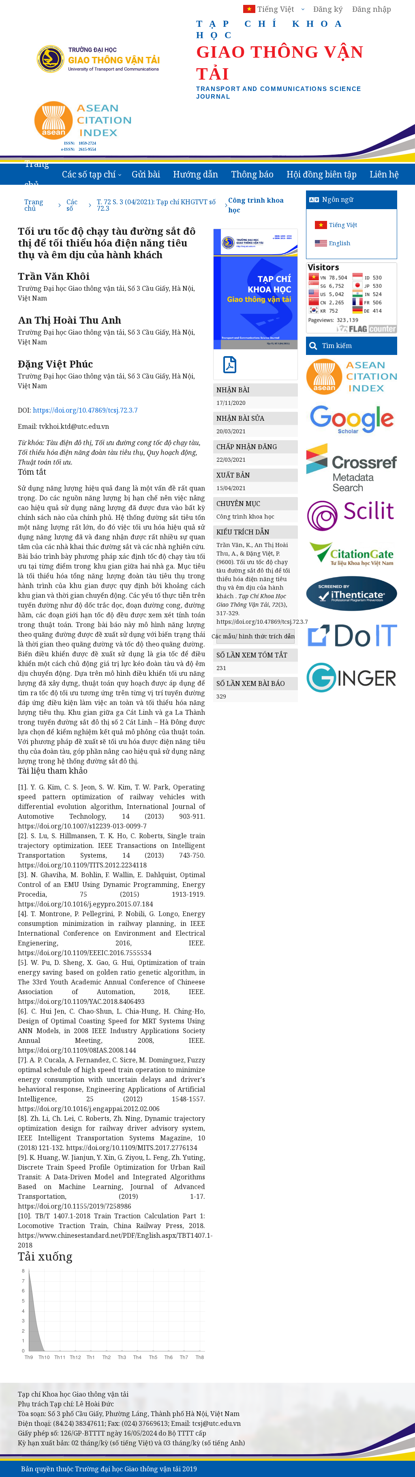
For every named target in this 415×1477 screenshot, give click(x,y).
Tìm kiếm (337, 345)
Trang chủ (36, 174)
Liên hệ (384, 174)
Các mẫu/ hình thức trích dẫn (255, 636)
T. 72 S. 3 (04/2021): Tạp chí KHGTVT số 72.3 (156, 205)
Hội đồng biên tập (322, 174)
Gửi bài (146, 174)
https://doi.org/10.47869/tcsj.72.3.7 (85, 410)
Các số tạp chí (89, 174)
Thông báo (252, 174)
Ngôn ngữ (337, 199)
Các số (71, 205)
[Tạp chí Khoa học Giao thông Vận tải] (351, 553)
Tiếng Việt (343, 225)
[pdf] (230, 369)
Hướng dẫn (195, 174)
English (340, 243)
